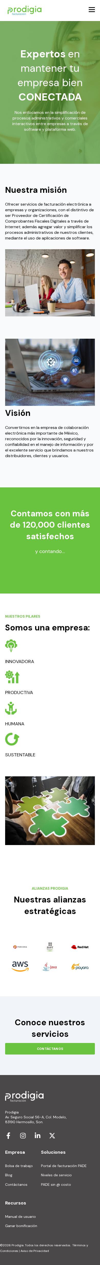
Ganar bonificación (21, 1226)
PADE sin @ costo (56, 1184)
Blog (8, 1175)
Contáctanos (16, 1184)
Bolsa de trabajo (19, 1166)
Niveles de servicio (56, 1175)
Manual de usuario (20, 1216)
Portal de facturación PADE (64, 1166)
